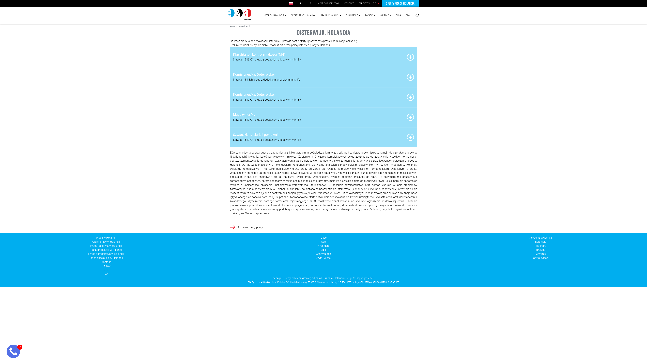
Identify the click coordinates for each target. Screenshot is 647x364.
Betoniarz (540, 241)
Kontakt (106, 262)
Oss (323, 241)
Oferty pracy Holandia (400, 3)
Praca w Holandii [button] (330, 15)
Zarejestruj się (367, 3)
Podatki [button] (369, 15)
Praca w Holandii (106, 237)
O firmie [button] (384, 15)
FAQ (408, 15)
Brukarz (540, 249)
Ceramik (541, 253)
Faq (106, 274)
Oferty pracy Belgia (275, 15)
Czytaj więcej (323, 258)
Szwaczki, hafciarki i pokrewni (255, 135)
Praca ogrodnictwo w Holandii (106, 253)
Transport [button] (352, 15)
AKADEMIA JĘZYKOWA (328, 3)
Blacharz (541, 245)
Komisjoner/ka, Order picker (254, 74)
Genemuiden (323, 253)
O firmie (106, 266)
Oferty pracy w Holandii (106, 241)
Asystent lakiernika (541, 237)
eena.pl (277, 278)
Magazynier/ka (244, 115)
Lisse (323, 237)
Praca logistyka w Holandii (106, 245)
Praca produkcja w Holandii (106, 249)
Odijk (323, 249)
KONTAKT (349, 3)
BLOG (398, 15)
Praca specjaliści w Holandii (106, 258)
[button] (291, 3)
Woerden (323, 245)
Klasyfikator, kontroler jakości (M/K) (259, 54)
